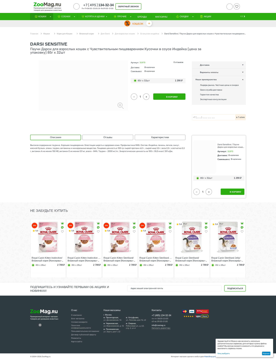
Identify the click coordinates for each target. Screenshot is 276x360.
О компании (76, 315)
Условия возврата (79, 322)
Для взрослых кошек (125, 34)
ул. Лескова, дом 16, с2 (136, 318)
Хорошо (266, 353)
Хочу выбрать (223, 353)
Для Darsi (105, 34)
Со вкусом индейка (149, 34)
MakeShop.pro (210, 357)
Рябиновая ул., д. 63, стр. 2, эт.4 (135, 325)
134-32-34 (98, 5)
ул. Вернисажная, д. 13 (113, 324)
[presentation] (25, 248)
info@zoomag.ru (158, 325)
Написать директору (161, 328)
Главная (34, 34)
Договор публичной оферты (83, 335)
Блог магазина (77, 318)
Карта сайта (76, 341)
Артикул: (135, 62)
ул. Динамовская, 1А (112, 318)
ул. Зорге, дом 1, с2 (111, 330)
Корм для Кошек (64, 34)
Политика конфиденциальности (81, 326)
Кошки (46, 34)
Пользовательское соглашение (85, 331)
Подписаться (235, 288)
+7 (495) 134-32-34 (161, 315)
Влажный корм (86, 34)
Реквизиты (76, 338)
